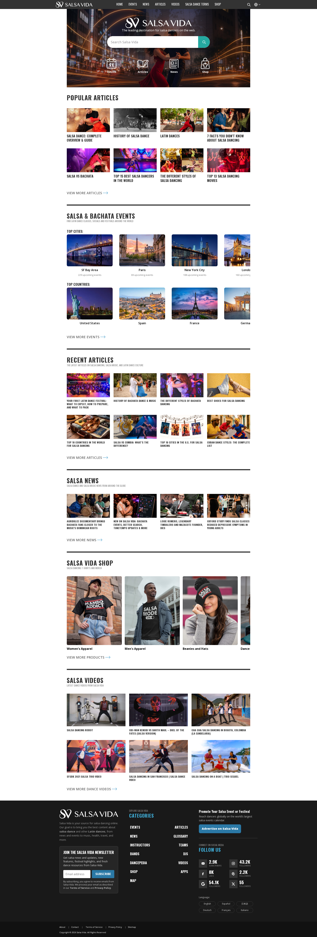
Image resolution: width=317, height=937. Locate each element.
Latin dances (96, 831)
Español (226, 903)
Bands (134, 853)
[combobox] (152, 42)
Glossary (181, 836)
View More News (82, 540)
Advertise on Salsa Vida (220, 829)
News (133, 836)
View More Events (83, 337)
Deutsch (207, 910)
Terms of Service (80, 887)
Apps (184, 871)
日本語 (244, 903)
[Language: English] (257, 4)
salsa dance (67, 831)
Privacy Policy (103, 887)
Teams (183, 845)
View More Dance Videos (89, 789)
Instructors (140, 845)
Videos (183, 862)
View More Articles (85, 193)
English (207, 903)
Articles (181, 827)
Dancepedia (138, 862)
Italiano (245, 910)
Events (135, 827)
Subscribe (103, 874)
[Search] (249, 4)
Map (133, 880)
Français (226, 910)
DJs (185, 853)
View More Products (86, 657)
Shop (134, 871)
